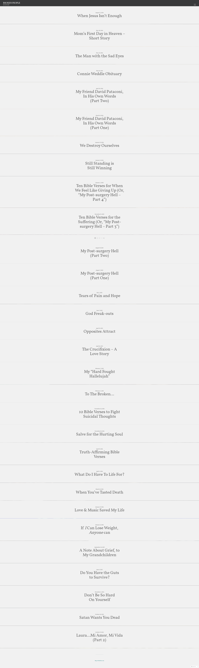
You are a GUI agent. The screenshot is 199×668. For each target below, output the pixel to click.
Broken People (11, 3)
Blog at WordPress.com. (99, 660)
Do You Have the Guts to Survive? (99, 575)
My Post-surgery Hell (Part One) (100, 276)
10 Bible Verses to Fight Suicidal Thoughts (99, 414)
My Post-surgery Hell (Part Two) (100, 253)
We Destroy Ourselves (99, 146)
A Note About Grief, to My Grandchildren (99, 553)
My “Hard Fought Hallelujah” (99, 374)
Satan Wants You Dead (99, 618)
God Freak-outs (99, 314)
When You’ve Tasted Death (99, 492)
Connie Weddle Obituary (99, 74)
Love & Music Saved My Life (99, 510)
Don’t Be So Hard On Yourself (99, 597)
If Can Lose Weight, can (99, 530)
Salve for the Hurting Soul (99, 434)
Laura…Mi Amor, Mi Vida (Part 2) (99, 638)
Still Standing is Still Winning (99, 166)
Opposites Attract (99, 331)
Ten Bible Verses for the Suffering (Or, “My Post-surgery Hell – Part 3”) (99, 222)
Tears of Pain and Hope (99, 296)
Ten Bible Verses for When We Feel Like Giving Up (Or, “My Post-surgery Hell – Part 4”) (99, 193)
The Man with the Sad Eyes (99, 56)
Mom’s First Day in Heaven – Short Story (99, 36)
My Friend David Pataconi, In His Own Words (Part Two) (99, 96)
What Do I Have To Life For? (99, 475)
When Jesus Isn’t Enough (99, 16)
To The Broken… (99, 394)
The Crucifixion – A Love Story (99, 352)
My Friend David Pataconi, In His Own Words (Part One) (99, 123)
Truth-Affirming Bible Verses (99, 454)
